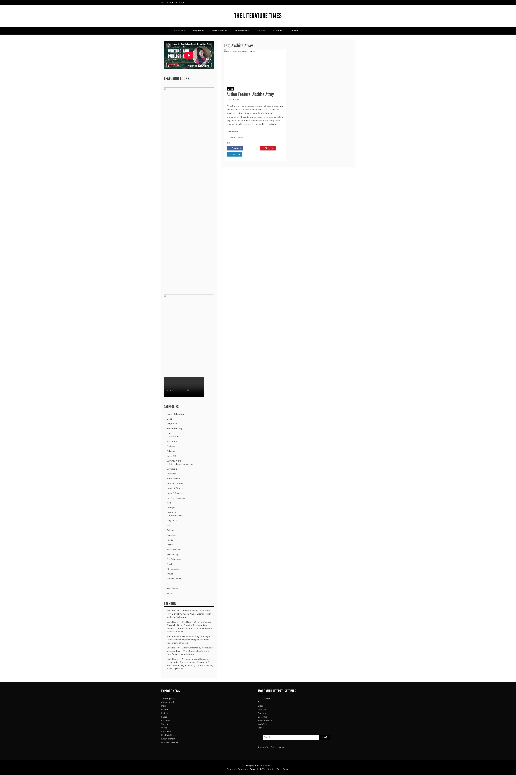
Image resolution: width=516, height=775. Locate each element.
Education (171, 473)
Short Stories (175, 515)
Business (171, 446)
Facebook (236, 148)
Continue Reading (232, 131)
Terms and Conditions (238, 769)
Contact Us (263, 747)
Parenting (171, 535)
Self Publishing (174, 559)
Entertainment (242, 30)
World (169, 593)
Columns (171, 451)
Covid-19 (171, 456)
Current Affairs (174, 460)
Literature (278, 30)
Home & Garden (174, 493)
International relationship (181, 464)
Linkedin (235, 154)
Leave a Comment (236, 138)
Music (169, 525)
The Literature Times (258, 15)
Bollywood (172, 423)
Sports (170, 564)
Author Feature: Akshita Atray (250, 94)
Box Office (172, 441)
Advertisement (278, 747)
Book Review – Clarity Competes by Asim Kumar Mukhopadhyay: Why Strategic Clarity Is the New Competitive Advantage (190, 650)
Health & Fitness (175, 488)
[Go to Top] (512, 772)
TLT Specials (173, 568)
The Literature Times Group (275, 769)
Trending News (174, 578)
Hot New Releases (176, 497)
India (169, 502)
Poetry (170, 539)
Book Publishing (174, 428)
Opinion (170, 530)
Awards (295, 30)
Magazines (198, 30)
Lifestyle (261, 30)
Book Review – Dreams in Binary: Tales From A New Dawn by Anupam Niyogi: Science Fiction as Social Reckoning (189, 613)
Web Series (172, 588)
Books (170, 433)
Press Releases (219, 30)
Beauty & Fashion (175, 414)
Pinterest (269, 148)
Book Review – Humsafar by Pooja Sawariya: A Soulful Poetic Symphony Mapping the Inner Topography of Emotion (189, 639)
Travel (170, 573)
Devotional (172, 468)
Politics (170, 544)
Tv (168, 583)
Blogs (230, 88)
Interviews (174, 436)
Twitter (253, 148)
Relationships (173, 554)
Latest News (179, 30)
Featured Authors (175, 483)
